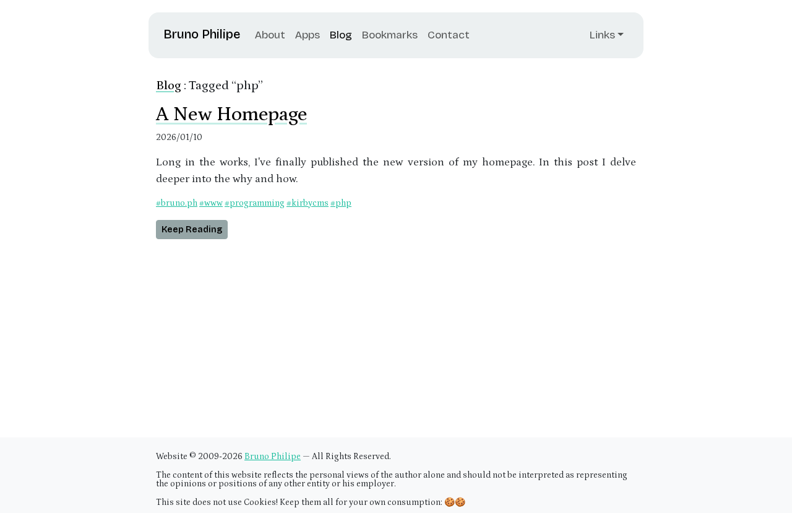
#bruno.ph (176, 203)
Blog (341, 35)
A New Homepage (231, 114)
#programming (255, 203)
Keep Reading (191, 229)
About (270, 35)
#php (340, 203)
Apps (307, 35)
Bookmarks (390, 35)
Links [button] (602, 35)
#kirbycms (307, 203)
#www (211, 203)
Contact (449, 35)
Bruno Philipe (201, 34)
